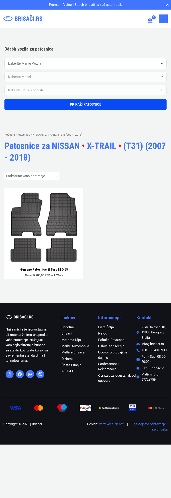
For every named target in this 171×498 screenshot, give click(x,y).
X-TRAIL (50, 134)
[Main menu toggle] (163, 18)
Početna (9, 134)
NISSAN (38, 134)
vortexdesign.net (111, 424)
